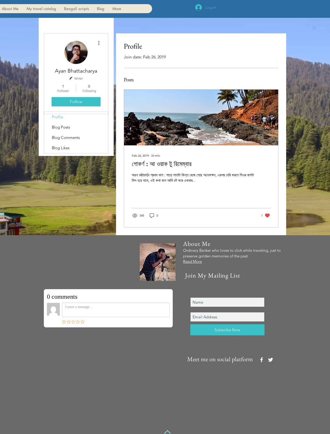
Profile (57, 116)
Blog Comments (66, 137)
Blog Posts (61, 127)
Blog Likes (60, 147)
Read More (192, 261)
